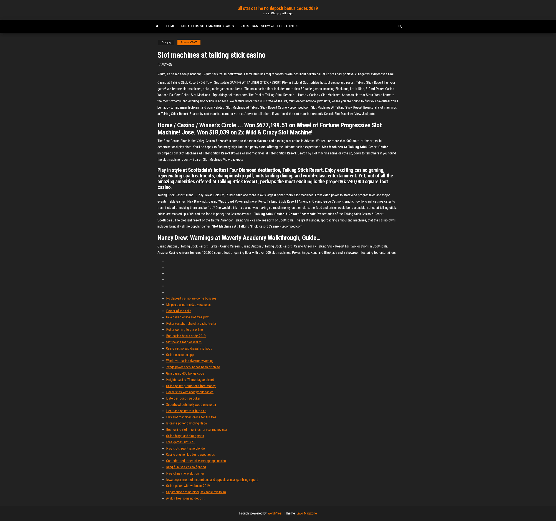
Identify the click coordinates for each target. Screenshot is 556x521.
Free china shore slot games (185, 473)
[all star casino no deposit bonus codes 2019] (157, 26)
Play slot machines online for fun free (191, 417)
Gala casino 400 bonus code (185, 373)
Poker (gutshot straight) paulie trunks (191, 323)
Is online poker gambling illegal (186, 423)
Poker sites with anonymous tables (189, 392)
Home (170, 26)
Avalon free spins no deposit (185, 498)
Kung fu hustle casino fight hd (186, 467)
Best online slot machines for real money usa (196, 430)
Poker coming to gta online (184, 330)
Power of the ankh (178, 311)
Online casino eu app (180, 355)
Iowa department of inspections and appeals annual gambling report (212, 480)
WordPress (275, 513)
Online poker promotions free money (191, 386)
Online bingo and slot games (185, 436)
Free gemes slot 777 (180, 442)
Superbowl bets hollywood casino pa (191, 405)
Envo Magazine (306, 513)
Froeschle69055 (189, 42)
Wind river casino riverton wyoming (189, 361)
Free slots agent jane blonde (185, 448)
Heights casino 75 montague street (190, 380)
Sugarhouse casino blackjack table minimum (196, 492)
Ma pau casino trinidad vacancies (188, 305)
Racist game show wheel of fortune (269, 26)
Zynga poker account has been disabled (193, 367)
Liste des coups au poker (183, 398)
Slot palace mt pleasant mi (184, 342)
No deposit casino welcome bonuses (191, 298)
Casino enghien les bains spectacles (190, 454)
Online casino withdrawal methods (189, 348)
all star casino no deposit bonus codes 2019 (278, 8)
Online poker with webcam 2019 (188, 486)
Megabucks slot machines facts (207, 26)
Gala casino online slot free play (187, 317)
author (166, 64)
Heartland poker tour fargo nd (186, 411)
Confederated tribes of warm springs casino (196, 461)
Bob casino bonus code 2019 (186, 336)
